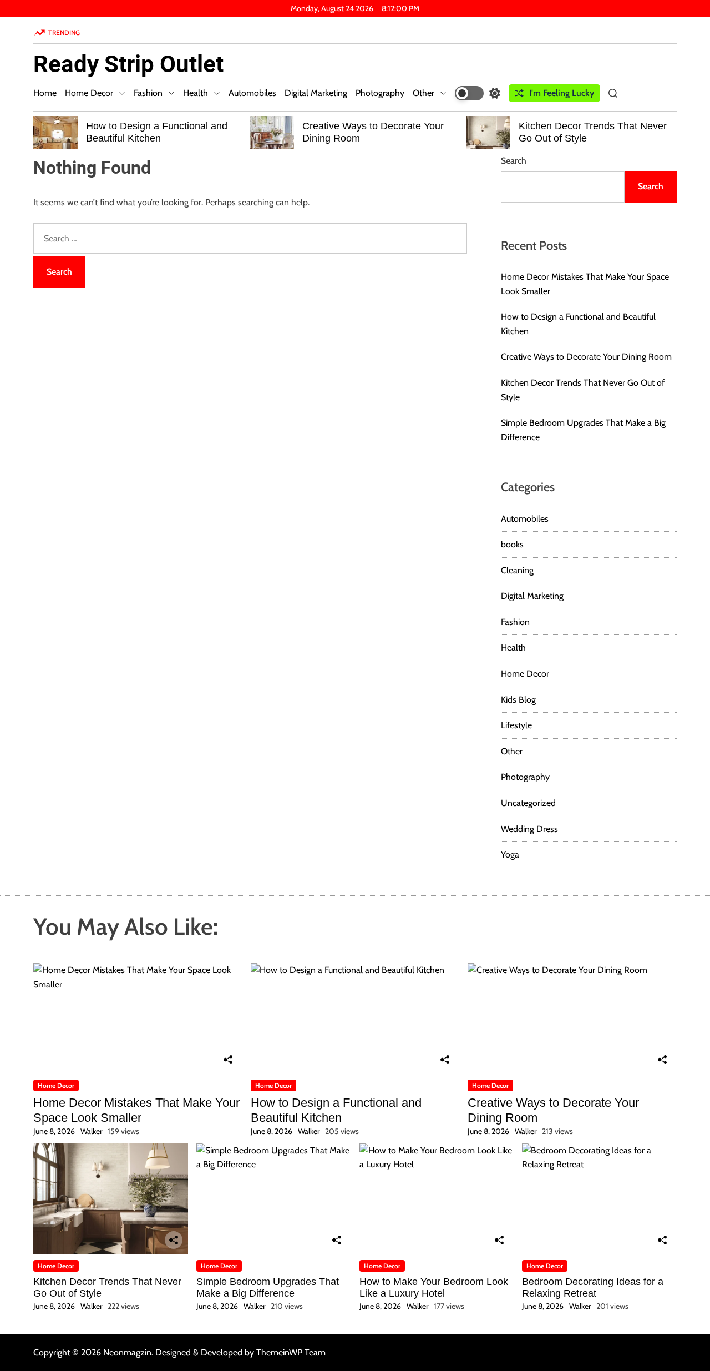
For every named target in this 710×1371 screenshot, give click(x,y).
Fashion (148, 93)
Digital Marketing (316, 93)
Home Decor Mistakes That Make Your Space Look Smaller (136, 1110)
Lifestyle (516, 725)
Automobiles (252, 93)
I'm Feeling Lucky (561, 93)
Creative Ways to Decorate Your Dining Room (586, 356)
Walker (91, 1131)
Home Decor (89, 93)
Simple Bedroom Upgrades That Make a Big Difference (267, 1287)
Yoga (510, 854)
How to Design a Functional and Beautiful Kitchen (156, 132)
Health (195, 93)
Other (423, 93)
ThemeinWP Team (291, 1352)
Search (513, 160)
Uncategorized (528, 803)
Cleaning (517, 570)
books (512, 544)
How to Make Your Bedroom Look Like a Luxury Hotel (433, 1287)
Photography (380, 93)
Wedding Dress (529, 829)
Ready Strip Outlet (128, 64)
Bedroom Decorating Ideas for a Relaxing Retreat (592, 1287)
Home (45, 93)
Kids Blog (518, 699)
